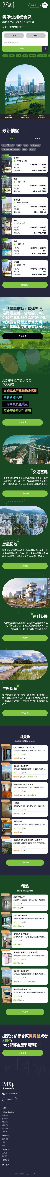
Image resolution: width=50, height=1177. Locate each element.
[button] (45, 49)
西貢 (24, 149)
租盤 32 (8, 191)
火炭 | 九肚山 (35, 145)
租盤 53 (8, 170)
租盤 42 (8, 212)
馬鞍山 (32, 149)
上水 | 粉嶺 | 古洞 (8, 145)
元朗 (25, 55)
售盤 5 (8, 210)
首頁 (4, 1108)
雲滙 (25, 184)
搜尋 (22, 49)
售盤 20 (8, 230)
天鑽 (25, 247)
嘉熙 (25, 226)
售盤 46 (8, 168)
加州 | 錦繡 (42, 55)
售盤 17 (8, 251)
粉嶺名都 (25, 205)
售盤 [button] (14, 35)
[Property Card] (25, 754)
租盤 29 (8, 275)
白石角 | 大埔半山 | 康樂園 (11, 149)
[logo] (8, 5)
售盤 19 (8, 272)
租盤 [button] (36, 35)
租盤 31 (8, 233)
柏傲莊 (25, 163)
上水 (5, 55)
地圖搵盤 (5, 1160)
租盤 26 (8, 254)
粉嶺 (11, 55)
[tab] (14, 35)
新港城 (25, 268)
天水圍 (32, 55)
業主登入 (34, 5)
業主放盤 (5, 1165)
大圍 (18, 145)
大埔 (25, 145)
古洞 (18, 55)
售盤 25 (8, 189)
